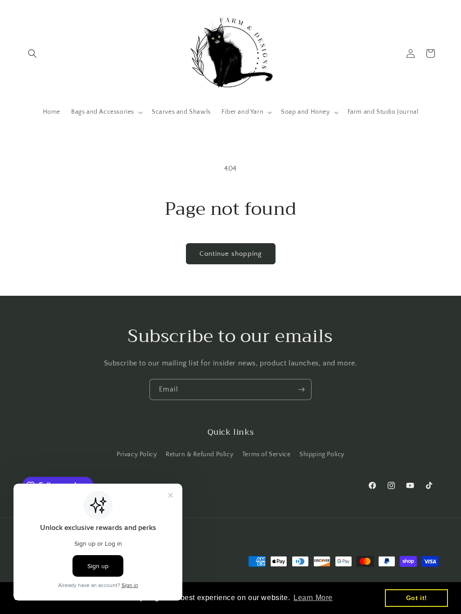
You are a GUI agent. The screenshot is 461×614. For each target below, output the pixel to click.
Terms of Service (266, 454)
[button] (32, 53)
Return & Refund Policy (199, 454)
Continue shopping (230, 254)
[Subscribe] (301, 389)
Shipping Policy (321, 454)
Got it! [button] (416, 597)
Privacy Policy (137, 454)
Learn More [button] (313, 597)
